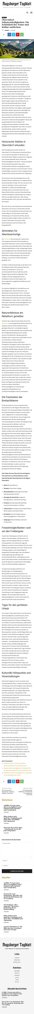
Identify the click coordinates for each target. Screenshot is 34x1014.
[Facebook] (9, 34)
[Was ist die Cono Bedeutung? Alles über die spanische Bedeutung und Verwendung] (27, 896)
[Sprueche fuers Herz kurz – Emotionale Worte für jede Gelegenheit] (26, 830)
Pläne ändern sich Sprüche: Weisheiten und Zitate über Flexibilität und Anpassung (13, 819)
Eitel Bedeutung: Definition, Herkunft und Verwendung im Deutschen (25, 792)
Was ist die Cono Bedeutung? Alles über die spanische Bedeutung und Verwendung (13, 896)
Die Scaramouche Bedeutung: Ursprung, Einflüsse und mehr (8, 792)
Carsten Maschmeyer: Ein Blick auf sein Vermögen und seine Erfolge (13, 928)
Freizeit (4, 17)
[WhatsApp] (22, 34)
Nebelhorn (5, 323)
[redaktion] (3, 30)
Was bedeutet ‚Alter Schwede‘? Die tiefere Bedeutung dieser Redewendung (11, 907)
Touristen (7, 239)
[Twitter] (13, 34)
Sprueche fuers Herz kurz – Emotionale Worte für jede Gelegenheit (13, 829)
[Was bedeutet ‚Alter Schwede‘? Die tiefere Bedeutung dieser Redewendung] (27, 907)
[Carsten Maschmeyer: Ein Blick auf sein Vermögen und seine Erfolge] (27, 929)
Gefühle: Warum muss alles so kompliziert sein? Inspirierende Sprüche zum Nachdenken (13, 808)
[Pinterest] (17, 34)
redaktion (6, 30)
